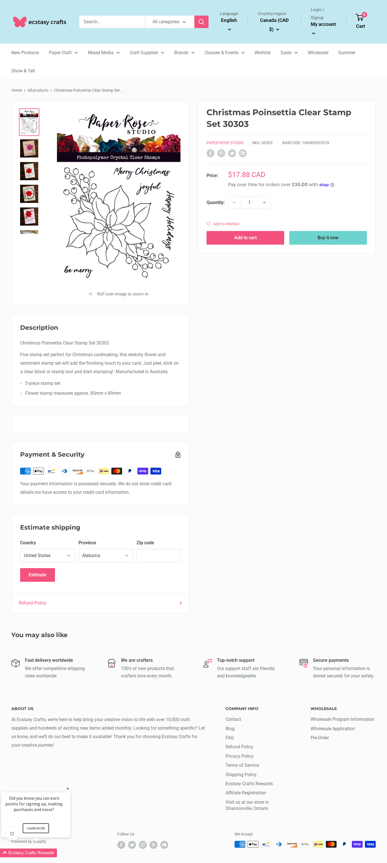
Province (87, 542)
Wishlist (263, 52)
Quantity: (216, 202)
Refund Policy (32, 603)
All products (37, 90)
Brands (181, 52)
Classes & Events (222, 52)
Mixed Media (101, 52)
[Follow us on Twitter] (132, 845)
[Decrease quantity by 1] (234, 203)
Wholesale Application (333, 728)
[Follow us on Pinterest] (154, 845)
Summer (346, 52)
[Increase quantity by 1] (264, 203)
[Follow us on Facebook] (121, 845)
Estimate (37, 575)
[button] (223, 224)
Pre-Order (320, 737)
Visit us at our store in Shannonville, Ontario (247, 805)
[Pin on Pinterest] (221, 153)
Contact (233, 719)
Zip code (145, 542)
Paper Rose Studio (225, 142)
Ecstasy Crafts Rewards (249, 783)
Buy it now (328, 237)
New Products (25, 52)
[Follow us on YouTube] (164, 845)
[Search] (201, 22)
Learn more (36, 828)
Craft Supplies (144, 52)
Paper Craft (60, 52)
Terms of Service (242, 765)
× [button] (68, 788)
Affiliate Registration (246, 792)
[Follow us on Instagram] (143, 845)
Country (28, 542)
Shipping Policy (241, 774)
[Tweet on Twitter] (232, 153)
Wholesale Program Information (342, 719)
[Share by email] (243, 153)
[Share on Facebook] (210, 153)
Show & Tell (23, 71)
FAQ (230, 737)
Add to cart (245, 237)
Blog (230, 728)
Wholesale (318, 52)
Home (16, 90)
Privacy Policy (240, 756)
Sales (286, 52)
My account (323, 24)
